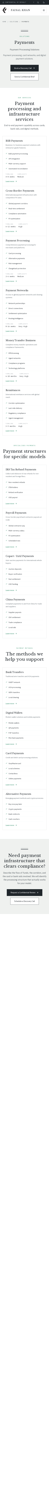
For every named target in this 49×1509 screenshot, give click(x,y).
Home (4, 22)
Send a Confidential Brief (24, 77)
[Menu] (43, 10)
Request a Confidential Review (23, 892)
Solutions (14, 22)
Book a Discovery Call (23, 68)
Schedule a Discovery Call (24, 901)
